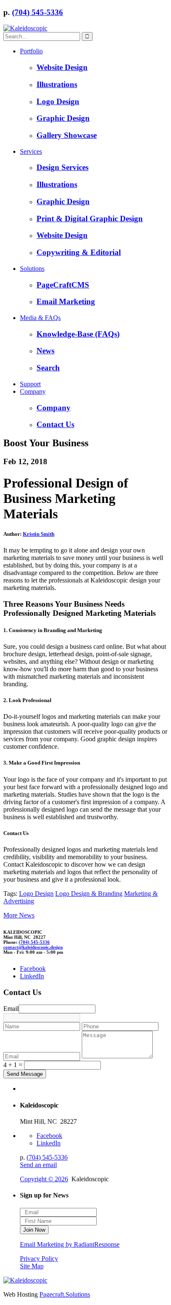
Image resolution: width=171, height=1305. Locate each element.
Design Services (62, 167)
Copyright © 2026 (44, 1178)
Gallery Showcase (67, 135)
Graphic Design (63, 118)
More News (18, 915)
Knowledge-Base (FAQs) (78, 334)
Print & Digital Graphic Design (90, 218)
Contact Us (55, 424)
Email (11, 1008)
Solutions (32, 268)
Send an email (38, 1164)
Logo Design (58, 101)
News (45, 350)
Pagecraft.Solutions (64, 1294)
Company (33, 391)
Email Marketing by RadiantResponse (70, 1244)
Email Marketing (66, 301)
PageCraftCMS (63, 284)
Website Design (62, 67)
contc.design (33, 947)
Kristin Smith (38, 534)
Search (48, 367)
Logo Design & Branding (88, 893)
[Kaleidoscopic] (25, 28)
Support (30, 384)
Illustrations (57, 84)
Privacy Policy (39, 1258)
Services (31, 151)
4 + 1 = (12, 1064)
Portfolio (31, 51)
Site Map (32, 1266)
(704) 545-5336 (37, 12)
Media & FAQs (40, 317)
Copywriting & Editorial (79, 252)
